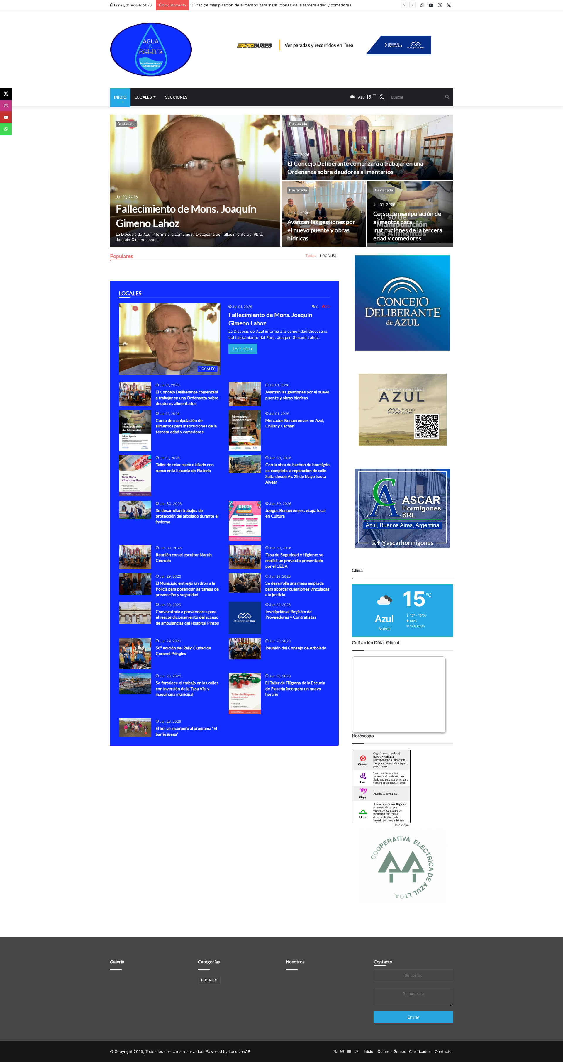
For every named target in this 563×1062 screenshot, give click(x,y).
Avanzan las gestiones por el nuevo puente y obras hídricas (321, 230)
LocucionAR (239, 1051)
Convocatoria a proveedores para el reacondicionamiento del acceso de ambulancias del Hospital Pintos (187, 617)
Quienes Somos (391, 1051)
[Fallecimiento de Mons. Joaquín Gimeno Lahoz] (195, 181)
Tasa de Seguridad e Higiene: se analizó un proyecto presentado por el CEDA (294, 560)
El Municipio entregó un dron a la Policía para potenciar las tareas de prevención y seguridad (187, 589)
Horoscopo (401, 825)
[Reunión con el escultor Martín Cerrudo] (135, 557)
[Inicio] (151, 50)
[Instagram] (6, 105)
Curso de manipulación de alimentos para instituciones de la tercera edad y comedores (271, 5)
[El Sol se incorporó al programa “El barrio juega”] (135, 727)
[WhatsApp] (6, 129)
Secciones (176, 97)
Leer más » (243, 348)
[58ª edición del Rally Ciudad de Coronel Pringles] (135, 653)
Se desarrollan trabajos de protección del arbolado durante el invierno (187, 516)
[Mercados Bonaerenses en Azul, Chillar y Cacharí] (245, 430)
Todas (311, 255)
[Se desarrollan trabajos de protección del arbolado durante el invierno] (135, 510)
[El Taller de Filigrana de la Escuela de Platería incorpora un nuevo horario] (245, 693)
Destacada (126, 123)
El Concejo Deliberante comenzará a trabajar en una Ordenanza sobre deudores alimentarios (187, 397)
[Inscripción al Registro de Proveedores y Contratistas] (245, 618)
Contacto (383, 961)
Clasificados (420, 1051)
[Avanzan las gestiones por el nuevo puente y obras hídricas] (324, 214)
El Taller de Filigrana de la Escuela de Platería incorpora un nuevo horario (295, 688)
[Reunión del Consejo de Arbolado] (245, 648)
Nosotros (295, 961)
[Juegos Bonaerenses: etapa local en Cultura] (245, 521)
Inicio (120, 97)
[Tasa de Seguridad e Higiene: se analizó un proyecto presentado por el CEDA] (245, 557)
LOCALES (143, 97)
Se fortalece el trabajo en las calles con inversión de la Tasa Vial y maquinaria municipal (187, 688)
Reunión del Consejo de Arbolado (295, 647)
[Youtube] (6, 117)
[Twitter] (6, 94)
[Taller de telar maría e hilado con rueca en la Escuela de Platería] (135, 475)
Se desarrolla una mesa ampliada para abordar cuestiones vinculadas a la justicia (297, 589)
